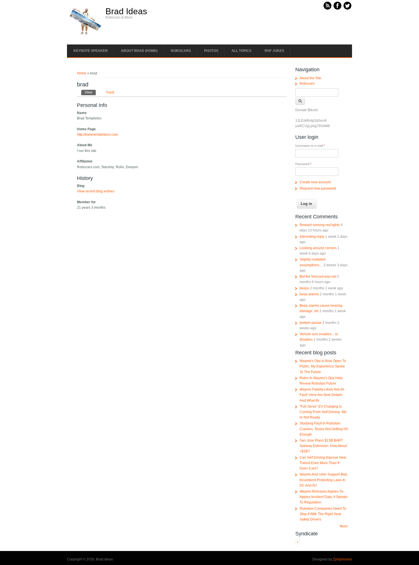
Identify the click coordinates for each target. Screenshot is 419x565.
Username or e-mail (310, 145)
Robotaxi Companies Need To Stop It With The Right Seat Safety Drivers (323, 514)
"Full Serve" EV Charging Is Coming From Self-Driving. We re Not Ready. (323, 412)
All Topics (241, 51)
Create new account (315, 182)
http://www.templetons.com (97, 135)
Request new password (318, 188)
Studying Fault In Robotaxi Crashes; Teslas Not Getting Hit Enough (324, 428)
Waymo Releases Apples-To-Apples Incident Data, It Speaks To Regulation (324, 496)
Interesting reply (312, 237)
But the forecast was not (318, 277)
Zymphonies (342, 559)
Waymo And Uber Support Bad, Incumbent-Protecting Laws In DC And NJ (324, 479)
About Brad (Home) (139, 51)
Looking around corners (318, 248)
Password (303, 164)
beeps (304, 288)
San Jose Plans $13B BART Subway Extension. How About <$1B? (323, 445)
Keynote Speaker (91, 51)
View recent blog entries (95, 191)
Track (110, 92)
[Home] (85, 34)
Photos (211, 51)
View (90, 92)
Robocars (181, 51)
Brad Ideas (126, 11)
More (344, 526)
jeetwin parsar (311, 323)
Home (81, 73)
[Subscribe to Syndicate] (297, 543)
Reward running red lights (320, 225)
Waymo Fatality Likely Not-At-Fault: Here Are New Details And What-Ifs (322, 394)
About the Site (310, 78)
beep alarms (309, 294)
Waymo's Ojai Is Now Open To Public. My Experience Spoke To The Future (323, 366)
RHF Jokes (274, 51)
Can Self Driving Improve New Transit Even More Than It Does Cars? (323, 463)
